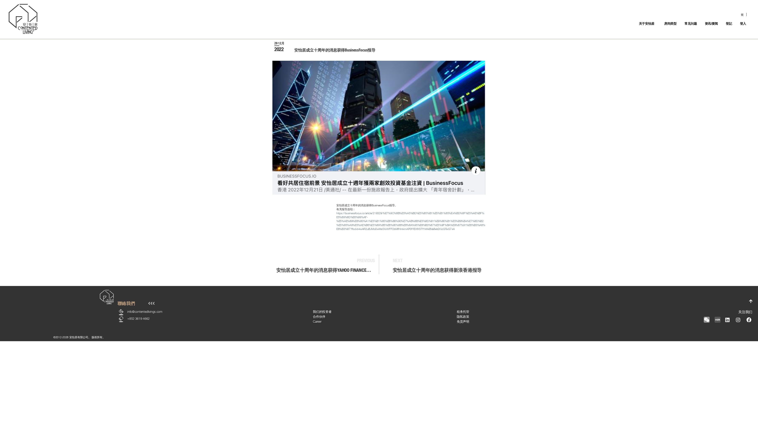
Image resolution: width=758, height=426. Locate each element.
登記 (729, 23)
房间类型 (670, 23)
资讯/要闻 (711, 23)
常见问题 (691, 23)
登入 (743, 23)
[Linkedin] (727, 320)
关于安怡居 (647, 23)
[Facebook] (749, 320)
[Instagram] (738, 320)
